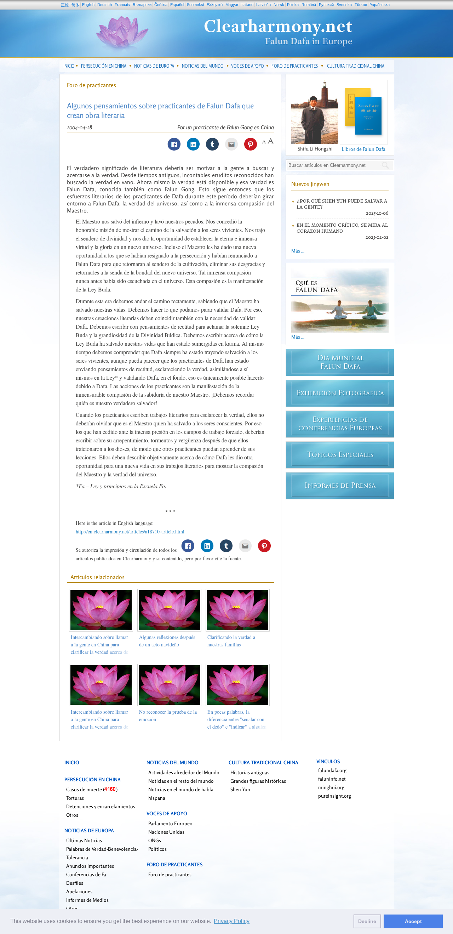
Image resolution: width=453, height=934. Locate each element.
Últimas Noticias (84, 840)
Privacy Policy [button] (232, 921)
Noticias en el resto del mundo (181, 781)
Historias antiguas (249, 772)
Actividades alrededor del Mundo (183, 772)
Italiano (247, 4)
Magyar (232, 4)
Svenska (344, 4)
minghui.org (331, 787)
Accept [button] (413, 921)
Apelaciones (79, 891)
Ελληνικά (215, 4)
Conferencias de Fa (86, 874)
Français (122, 4)
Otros (72, 815)
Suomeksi (195, 4)
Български (142, 4)
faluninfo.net (332, 779)
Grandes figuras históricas (258, 781)
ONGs (154, 840)
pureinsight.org (334, 796)
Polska (293, 4)
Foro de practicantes (91, 85)
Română (309, 4)
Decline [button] (367, 921)
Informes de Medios (87, 900)
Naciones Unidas (166, 832)
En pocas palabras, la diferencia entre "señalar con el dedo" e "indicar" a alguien (236, 719)
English (88, 4)
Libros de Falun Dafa (363, 149)
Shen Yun (240, 789)
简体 (75, 5)
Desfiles (74, 883)
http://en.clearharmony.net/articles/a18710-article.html (130, 531)
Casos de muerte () (91, 789)
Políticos (157, 849)
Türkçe (361, 4)
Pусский (326, 4)
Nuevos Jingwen (310, 183)
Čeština (160, 4)
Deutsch (104, 4)
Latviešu (263, 4)
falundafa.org (332, 770)
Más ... (297, 251)
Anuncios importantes (90, 866)
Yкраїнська (380, 4)
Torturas (75, 798)
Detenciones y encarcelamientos (100, 806)
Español (177, 4)
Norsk (279, 4)
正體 (65, 5)
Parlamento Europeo (170, 823)
